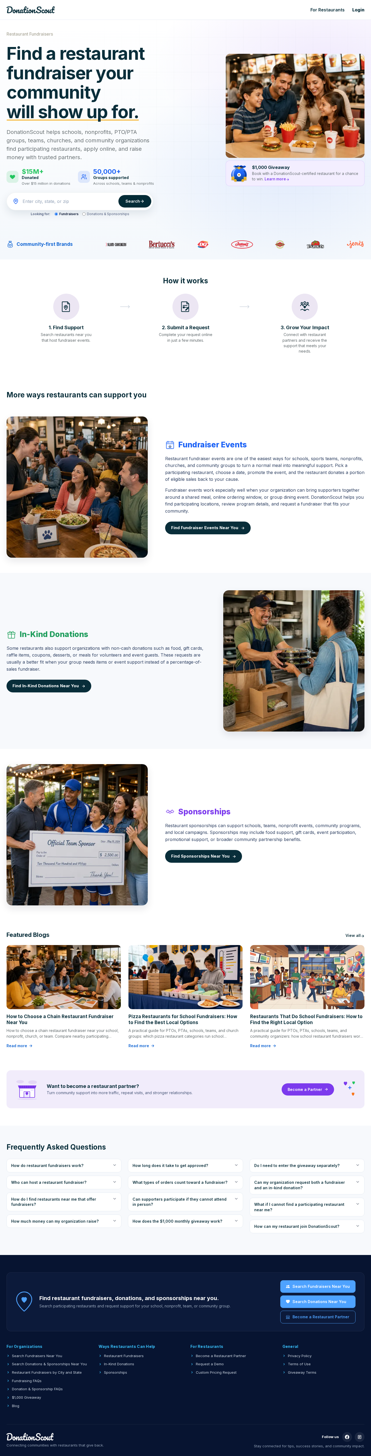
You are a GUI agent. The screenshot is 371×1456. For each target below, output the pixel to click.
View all (353, 935)
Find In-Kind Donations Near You (45, 685)
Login (358, 9)
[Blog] (359, 1437)
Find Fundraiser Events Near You (204, 527)
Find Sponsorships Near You (200, 856)
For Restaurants (327, 9)
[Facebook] (347, 1437)
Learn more (275, 179)
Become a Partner (305, 1089)
